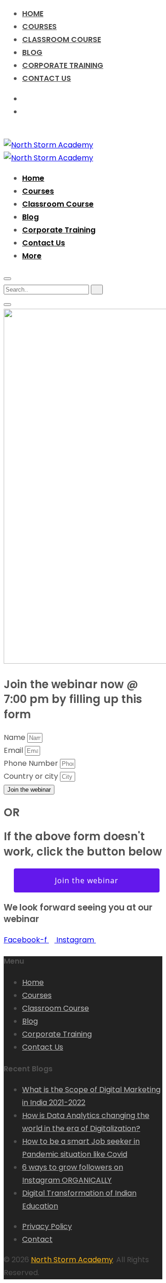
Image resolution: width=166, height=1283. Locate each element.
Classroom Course (61, 39)
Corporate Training (62, 65)
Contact (37, 1239)
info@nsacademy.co (65, 111)
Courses (39, 26)
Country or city (32, 776)
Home (32, 13)
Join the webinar (87, 880)
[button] (32, 255)
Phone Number (32, 763)
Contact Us (46, 78)
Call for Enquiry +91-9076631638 (85, 98)
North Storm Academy (72, 1259)
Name (15, 737)
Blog (32, 52)
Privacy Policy (47, 1226)
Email (14, 750)
